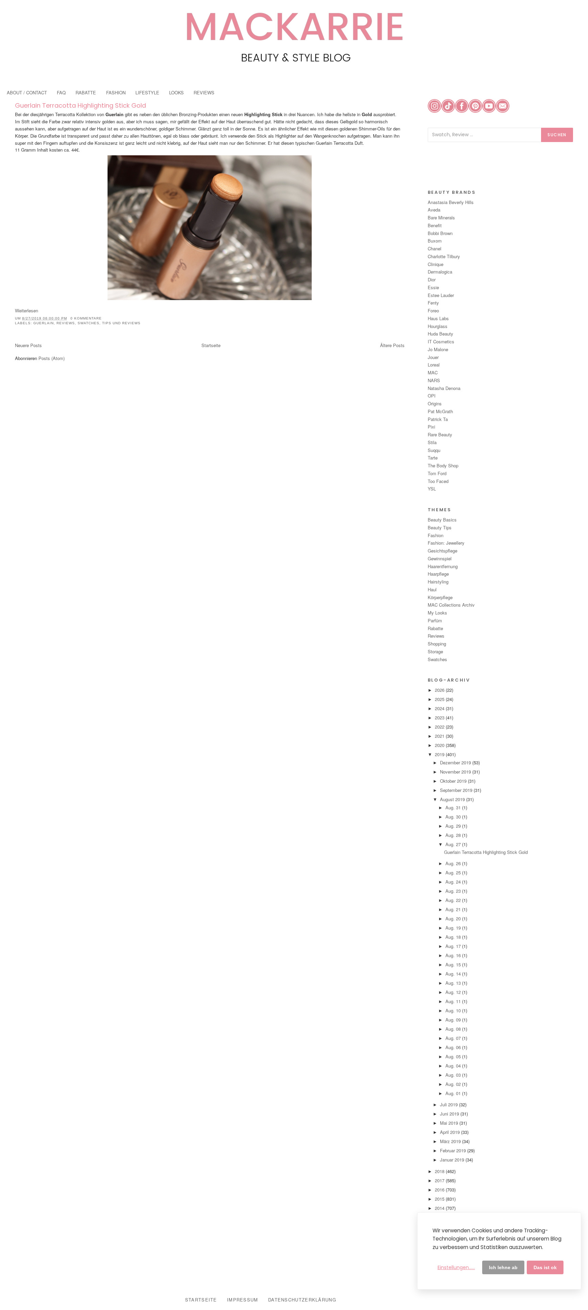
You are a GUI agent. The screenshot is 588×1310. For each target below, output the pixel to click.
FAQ (61, 92)
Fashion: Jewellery (446, 543)
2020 (440, 745)
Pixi (431, 426)
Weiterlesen (26, 310)
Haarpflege (438, 574)
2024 (440, 708)
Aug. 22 (453, 900)
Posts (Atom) (51, 358)
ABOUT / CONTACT (27, 92)
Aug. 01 (453, 1093)
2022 (440, 726)
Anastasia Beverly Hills (451, 202)
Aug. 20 (453, 918)
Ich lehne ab (503, 1267)
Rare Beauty (440, 434)
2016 (440, 1189)
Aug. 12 (453, 992)
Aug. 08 (453, 1029)
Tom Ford (437, 473)
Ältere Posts (392, 345)
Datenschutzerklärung (302, 1299)
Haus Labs (438, 318)
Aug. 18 (453, 937)
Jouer (433, 357)
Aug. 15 (453, 964)
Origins (435, 403)
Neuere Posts (28, 345)
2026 (440, 690)
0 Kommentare (86, 318)
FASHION (116, 92)
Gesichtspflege (442, 550)
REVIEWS (204, 92)
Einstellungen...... (456, 1267)
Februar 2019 (453, 1150)
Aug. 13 (453, 983)
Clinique (435, 264)
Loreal (434, 364)
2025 (440, 699)
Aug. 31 (453, 807)
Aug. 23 (453, 891)
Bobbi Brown (440, 233)
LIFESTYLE (147, 92)
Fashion (435, 535)
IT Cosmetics (441, 341)
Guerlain (43, 323)
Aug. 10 (453, 1010)
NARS (434, 380)
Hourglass (437, 326)
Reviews (65, 323)
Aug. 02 (453, 1084)
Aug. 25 (453, 872)
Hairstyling (438, 581)
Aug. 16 (453, 955)
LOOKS (176, 92)
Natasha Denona (444, 388)
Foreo (433, 310)
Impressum (242, 1299)
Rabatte (435, 628)
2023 (440, 717)
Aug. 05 (453, 1056)
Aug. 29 (453, 826)
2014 (440, 1208)
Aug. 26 (453, 863)
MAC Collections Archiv (451, 605)
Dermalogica (440, 271)
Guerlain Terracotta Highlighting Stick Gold (80, 105)
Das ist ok (545, 1267)
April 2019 (450, 1132)
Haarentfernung (443, 566)
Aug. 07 (453, 1038)
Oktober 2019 (454, 781)
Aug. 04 (453, 1065)
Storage (435, 651)
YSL (432, 488)
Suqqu (434, 450)
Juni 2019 (450, 1113)
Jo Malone (438, 349)
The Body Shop (443, 465)
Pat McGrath (440, 411)
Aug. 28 (453, 835)
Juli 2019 (449, 1104)
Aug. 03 (453, 1075)
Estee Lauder (441, 295)
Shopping (437, 643)
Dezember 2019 (456, 762)
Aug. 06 (453, 1047)
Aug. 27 (453, 844)
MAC (433, 372)
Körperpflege (440, 597)
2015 (440, 1199)
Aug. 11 (453, 1001)
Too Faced (438, 481)
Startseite (210, 345)
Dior (432, 279)
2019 (440, 754)
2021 (440, 736)
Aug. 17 (453, 946)
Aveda (434, 209)
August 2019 (453, 799)
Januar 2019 (453, 1159)
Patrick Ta (438, 419)
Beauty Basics (442, 519)
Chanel (434, 248)
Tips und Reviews (121, 323)
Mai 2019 (449, 1123)
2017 (440, 1180)
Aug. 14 (453, 973)
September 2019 (457, 790)
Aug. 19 (453, 927)
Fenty (433, 302)
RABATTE (86, 92)
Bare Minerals (441, 217)
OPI (432, 395)
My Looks (437, 612)
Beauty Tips (440, 527)
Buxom (435, 240)
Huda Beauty (440, 333)
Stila (432, 442)
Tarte (433, 457)
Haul (432, 589)
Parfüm (435, 620)
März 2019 (451, 1141)
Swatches (88, 323)
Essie (433, 287)
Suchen (557, 135)
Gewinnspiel (440, 558)
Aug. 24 (453, 881)
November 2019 (456, 771)
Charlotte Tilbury (444, 256)
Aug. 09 (453, 1019)
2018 (440, 1171)
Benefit (435, 225)
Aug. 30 (453, 816)
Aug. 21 (453, 909)
